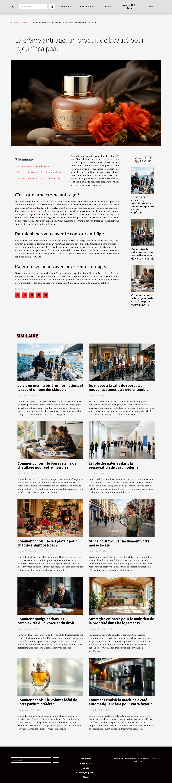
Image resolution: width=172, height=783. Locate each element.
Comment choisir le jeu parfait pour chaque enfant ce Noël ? (47, 543)
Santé (108, 6)
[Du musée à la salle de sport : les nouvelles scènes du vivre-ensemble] (142, 232)
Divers (151, 6)
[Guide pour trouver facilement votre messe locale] (122, 517)
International (87, 6)
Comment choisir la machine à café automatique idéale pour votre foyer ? (120, 701)
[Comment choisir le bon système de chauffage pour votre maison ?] (142, 278)
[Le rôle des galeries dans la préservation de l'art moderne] (122, 440)
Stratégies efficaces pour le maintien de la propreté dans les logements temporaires (121, 622)
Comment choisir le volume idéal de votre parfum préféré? (47, 701)
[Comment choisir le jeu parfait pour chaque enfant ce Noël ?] (50, 517)
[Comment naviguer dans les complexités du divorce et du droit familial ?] (50, 595)
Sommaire (26, 159)
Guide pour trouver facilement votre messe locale (119, 543)
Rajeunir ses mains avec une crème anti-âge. (39, 178)
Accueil (14, 22)
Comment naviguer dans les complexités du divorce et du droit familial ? (45, 622)
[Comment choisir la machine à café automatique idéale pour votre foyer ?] (122, 676)
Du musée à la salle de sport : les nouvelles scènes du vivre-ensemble (142, 253)
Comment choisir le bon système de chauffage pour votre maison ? (142, 299)
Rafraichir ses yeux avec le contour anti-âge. (39, 172)
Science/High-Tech (129, 6)
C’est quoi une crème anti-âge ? (32, 165)
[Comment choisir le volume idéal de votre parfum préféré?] (50, 676)
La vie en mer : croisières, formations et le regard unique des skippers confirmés (142, 204)
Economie (66, 6)
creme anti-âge (42, 211)
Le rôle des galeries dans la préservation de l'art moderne (114, 465)
